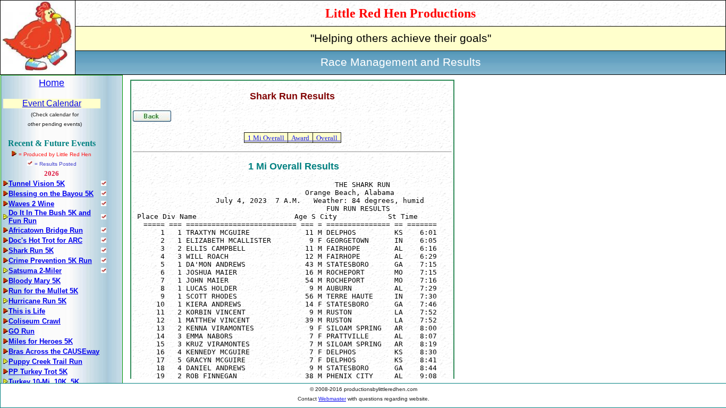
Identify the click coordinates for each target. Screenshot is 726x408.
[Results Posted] (103, 183)
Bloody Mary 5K (35, 281)
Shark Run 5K (31, 250)
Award (300, 138)
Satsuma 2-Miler (35, 271)
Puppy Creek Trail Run (45, 362)
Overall (327, 138)
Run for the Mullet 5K (43, 291)
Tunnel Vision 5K (37, 184)
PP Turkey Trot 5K (38, 372)
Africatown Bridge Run (46, 230)
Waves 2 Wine (31, 204)
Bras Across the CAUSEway (54, 351)
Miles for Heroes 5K (41, 341)
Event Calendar (51, 103)
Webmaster (332, 399)
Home (51, 83)
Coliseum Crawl (35, 321)
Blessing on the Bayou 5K (51, 194)
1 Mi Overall (266, 138)
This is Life (27, 311)
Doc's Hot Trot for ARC (45, 240)
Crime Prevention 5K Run (50, 261)
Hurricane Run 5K (37, 301)
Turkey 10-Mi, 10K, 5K (44, 382)
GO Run (22, 331)
